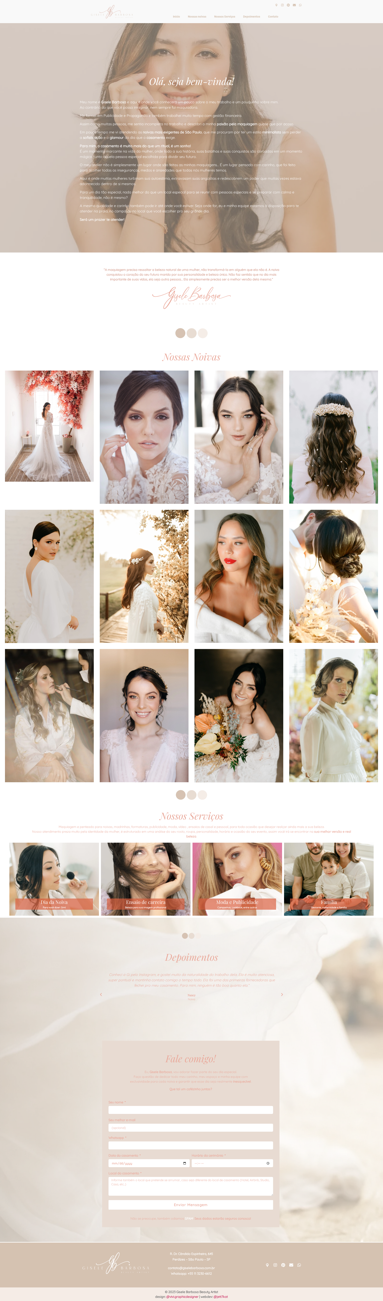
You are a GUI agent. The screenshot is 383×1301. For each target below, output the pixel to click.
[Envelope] (294, 5)
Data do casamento (124, 1155)
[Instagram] (282, 5)
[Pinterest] (288, 5)
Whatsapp (117, 1138)
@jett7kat (221, 1297)
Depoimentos (251, 16)
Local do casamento (124, 1173)
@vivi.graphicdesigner (182, 1297)
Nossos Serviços (224, 16)
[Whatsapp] (300, 5)
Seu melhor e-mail (122, 1120)
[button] (101, 995)
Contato (273, 16)
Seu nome (116, 1102)
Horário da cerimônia (208, 1155)
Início (176, 16)
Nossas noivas (197, 16)
